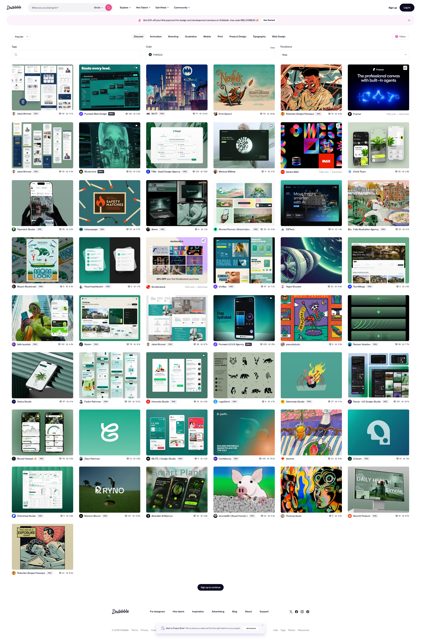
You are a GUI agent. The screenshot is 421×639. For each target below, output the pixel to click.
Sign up (393, 7)
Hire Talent (142, 7)
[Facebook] (296, 611)
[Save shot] (60, 104)
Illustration (191, 36)
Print (220, 36)
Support (264, 611)
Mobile (207, 36)
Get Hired (161, 7)
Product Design (237, 36)
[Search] (108, 7)
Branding (173, 36)
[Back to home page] (14, 7)
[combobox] (60, 7)
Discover (138, 36)
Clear (272, 47)
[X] (290, 611)
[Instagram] (302, 611)
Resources (303, 630)
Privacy (145, 630)
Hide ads (391, 114)
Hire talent (178, 611)
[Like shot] (67, 104)
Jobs (275, 630)
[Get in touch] (54, 104)
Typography (259, 36)
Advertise (404, 114)
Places (291, 630)
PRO (35, 114)
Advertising (218, 611)
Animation (156, 36)
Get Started (269, 20)
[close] (409, 20)
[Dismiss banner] (262, 625)
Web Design (278, 36)
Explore (124, 7)
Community (180, 7)
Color (149, 46)
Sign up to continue (210, 587)
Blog (234, 611)
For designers (157, 611)
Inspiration (198, 611)
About (248, 611)
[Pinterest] (307, 611)
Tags (14, 46)
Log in (407, 7)
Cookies (155, 630)
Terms (134, 630)
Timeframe (286, 46)
